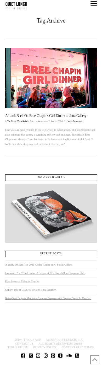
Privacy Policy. (45, 347)
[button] (93, 4)
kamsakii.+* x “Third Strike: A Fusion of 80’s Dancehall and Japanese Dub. (45, 273)
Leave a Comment (74, 121)
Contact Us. (24, 343)
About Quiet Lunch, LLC (64, 339)
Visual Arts (22, 121)
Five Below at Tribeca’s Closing (22, 281)
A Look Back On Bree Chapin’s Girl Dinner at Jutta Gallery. (46, 116)
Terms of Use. (18, 347)
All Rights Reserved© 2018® (60, 343)
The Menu (11, 121)
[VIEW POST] (51, 78)
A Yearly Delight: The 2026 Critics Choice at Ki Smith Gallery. (38, 264)
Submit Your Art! (27, 339)
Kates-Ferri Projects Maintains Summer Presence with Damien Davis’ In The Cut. (48, 298)
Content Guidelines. (78, 347)
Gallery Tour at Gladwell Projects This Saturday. (30, 289)
